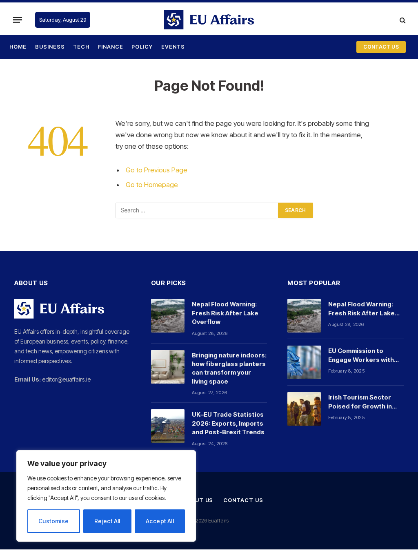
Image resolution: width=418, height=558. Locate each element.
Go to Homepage (152, 185)
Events (173, 47)
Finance (110, 47)
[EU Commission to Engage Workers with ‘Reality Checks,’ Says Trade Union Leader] (304, 362)
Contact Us (243, 500)
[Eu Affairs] (209, 19)
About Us (197, 500)
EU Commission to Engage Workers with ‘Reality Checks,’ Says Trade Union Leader (362, 355)
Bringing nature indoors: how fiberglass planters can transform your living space (229, 368)
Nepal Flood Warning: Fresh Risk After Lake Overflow (225, 313)
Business (50, 47)
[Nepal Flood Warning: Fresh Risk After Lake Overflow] (168, 316)
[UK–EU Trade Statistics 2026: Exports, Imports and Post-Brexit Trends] (168, 426)
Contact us (381, 47)
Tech (81, 47)
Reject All (107, 521)
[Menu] (17, 19)
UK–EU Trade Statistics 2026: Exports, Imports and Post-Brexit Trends (228, 423)
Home (18, 47)
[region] (106, 496)
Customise (53, 521)
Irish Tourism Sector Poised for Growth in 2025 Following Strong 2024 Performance (363, 402)
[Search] (402, 20)
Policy (142, 47)
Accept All (160, 521)
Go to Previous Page (156, 170)
